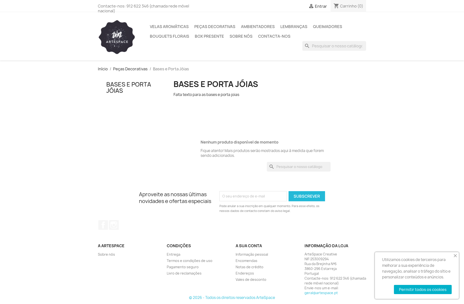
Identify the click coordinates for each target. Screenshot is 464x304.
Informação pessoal (252, 254)
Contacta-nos (274, 36)
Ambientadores (258, 26)
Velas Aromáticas (169, 26)
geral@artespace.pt (321, 292)
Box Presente (209, 36)
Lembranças (293, 26)
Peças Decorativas (214, 26)
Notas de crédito (249, 267)
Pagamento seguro (183, 267)
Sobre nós (241, 36)
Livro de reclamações (184, 273)
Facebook (103, 225)
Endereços (245, 273)
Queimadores (327, 26)
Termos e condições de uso (189, 260)
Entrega (173, 254)
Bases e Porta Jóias (128, 87)
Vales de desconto (251, 279)
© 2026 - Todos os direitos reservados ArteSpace (232, 297)
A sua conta (249, 245)
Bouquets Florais (169, 36)
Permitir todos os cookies (423, 289)
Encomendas (246, 260)
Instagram (114, 225)
